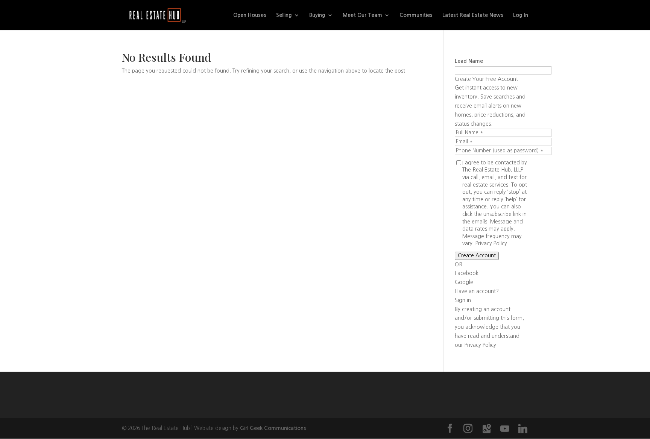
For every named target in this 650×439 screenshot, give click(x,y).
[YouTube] (504, 428)
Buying (317, 15)
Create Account (477, 255)
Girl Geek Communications (273, 428)
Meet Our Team (362, 15)
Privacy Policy (491, 243)
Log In (520, 15)
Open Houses (249, 15)
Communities (416, 15)
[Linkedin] (522, 428)
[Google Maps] (486, 428)
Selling (284, 15)
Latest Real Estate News (472, 15)
